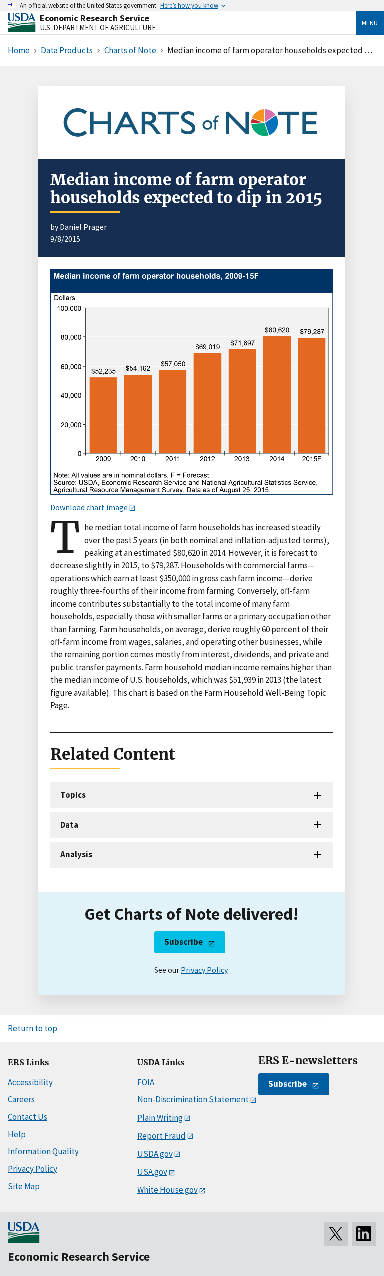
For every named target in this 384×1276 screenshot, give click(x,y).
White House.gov (168, 1190)
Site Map (24, 1186)
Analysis (76, 854)
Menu (370, 23)
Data (69, 825)
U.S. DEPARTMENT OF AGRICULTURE (98, 27)
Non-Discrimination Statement (193, 1099)
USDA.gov (155, 1154)
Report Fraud (162, 1136)
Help (17, 1134)
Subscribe (183, 942)
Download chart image (89, 507)
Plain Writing (160, 1118)
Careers (21, 1099)
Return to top (33, 1028)
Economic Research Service (95, 18)
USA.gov (153, 1172)
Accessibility (30, 1082)
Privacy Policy (204, 970)
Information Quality (43, 1151)
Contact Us (28, 1117)
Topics (73, 795)
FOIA (146, 1082)
